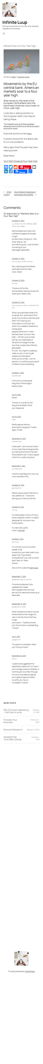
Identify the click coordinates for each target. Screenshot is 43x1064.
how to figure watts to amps (22, 261)
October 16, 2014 (18, 485)
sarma (14, 659)
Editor (14, 77)
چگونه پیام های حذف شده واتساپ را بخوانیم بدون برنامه (24, 224)
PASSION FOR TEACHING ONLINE (13, 738)
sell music (15, 542)
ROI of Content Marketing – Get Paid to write (16, 711)
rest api (14, 283)
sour (29, 133)
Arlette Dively (17, 441)
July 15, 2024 (16, 416)
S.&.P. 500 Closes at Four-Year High (21, 161)
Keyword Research (13, 729)
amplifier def (16, 375)
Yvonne (14, 510)
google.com (16, 639)
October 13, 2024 (18, 220)
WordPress (30, 971)
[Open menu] (3, 33)
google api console (19, 607)
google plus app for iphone (21, 579)
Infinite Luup (14, 22)
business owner (24, 77)
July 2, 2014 (16, 636)
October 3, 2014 (18, 539)
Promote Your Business (10, 721)
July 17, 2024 (16, 394)
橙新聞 (14, 397)
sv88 (13, 419)
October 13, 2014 (18, 507)
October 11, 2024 (18, 373)
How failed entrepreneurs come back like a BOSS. (25, 193)
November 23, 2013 (19, 656)
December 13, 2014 (19, 438)
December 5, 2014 (18, 466)
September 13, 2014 (19, 604)
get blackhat (16, 488)
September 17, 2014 (19, 576)
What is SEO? (7, 193)
